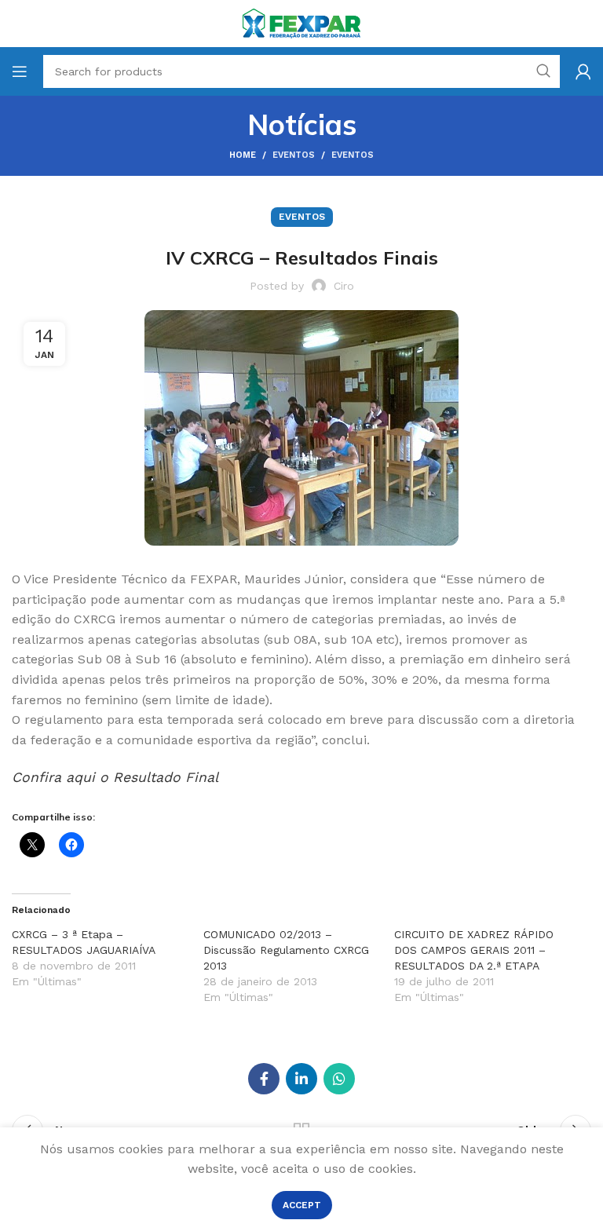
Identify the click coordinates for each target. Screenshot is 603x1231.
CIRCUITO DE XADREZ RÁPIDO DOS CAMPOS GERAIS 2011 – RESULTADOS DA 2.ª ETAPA (474, 950)
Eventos (293, 155)
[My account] (583, 71)
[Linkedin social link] (301, 1078)
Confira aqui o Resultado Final (115, 777)
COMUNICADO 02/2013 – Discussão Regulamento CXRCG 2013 (286, 950)
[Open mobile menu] (19, 71)
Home (242, 155)
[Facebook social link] (264, 1078)
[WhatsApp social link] (339, 1078)
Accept (302, 1205)
